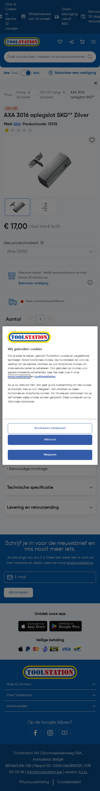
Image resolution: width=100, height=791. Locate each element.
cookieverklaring (44, 376)
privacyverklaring (19, 376)
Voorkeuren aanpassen (50, 428)
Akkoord (50, 439)
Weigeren (50, 454)
